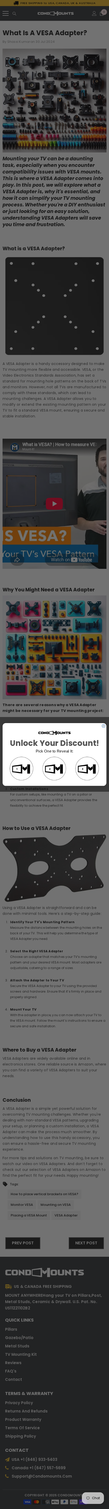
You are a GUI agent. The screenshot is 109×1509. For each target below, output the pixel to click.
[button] (21, 769)
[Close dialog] (103, 725)
